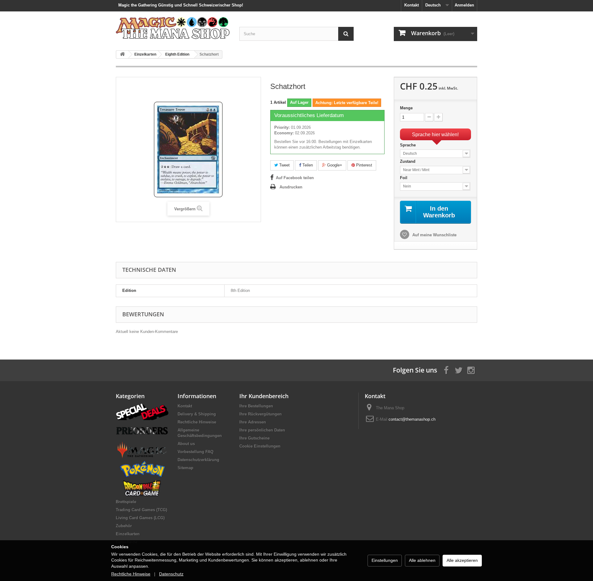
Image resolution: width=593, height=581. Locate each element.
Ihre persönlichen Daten (262, 430)
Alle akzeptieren (462, 560)
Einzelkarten (128, 534)
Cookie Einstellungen (259, 446)
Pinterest (363, 165)
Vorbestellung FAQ (195, 451)
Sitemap (185, 467)
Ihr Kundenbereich (263, 396)
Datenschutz (171, 573)
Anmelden (464, 5)
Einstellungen (385, 560)
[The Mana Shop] (173, 27)
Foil (404, 177)
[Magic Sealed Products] (142, 449)
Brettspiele (126, 501)
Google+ (334, 165)
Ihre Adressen (252, 422)
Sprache (408, 145)
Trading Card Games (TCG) (141, 509)
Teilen (307, 165)
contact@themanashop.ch (412, 419)
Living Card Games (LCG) (140, 518)
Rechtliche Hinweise (197, 422)
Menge (406, 108)
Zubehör (124, 526)
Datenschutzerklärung (198, 459)
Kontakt (411, 5)
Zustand (408, 161)
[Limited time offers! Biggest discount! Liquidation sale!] (142, 411)
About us (186, 443)
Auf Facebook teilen (295, 177)
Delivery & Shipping (197, 414)
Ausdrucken (291, 187)
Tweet (284, 165)
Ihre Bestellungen (256, 406)
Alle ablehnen (422, 560)
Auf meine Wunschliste (433, 235)
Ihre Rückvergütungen (260, 414)
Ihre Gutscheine (254, 438)
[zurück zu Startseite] (122, 54)
